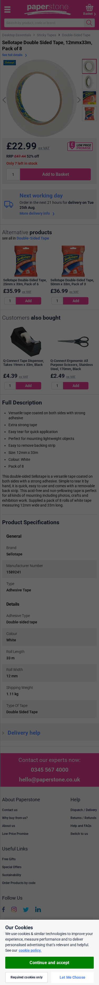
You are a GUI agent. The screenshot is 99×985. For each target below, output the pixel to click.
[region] (49, 952)
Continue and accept (49, 962)
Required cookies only (27, 977)
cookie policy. (30, 950)
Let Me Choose (72, 977)
